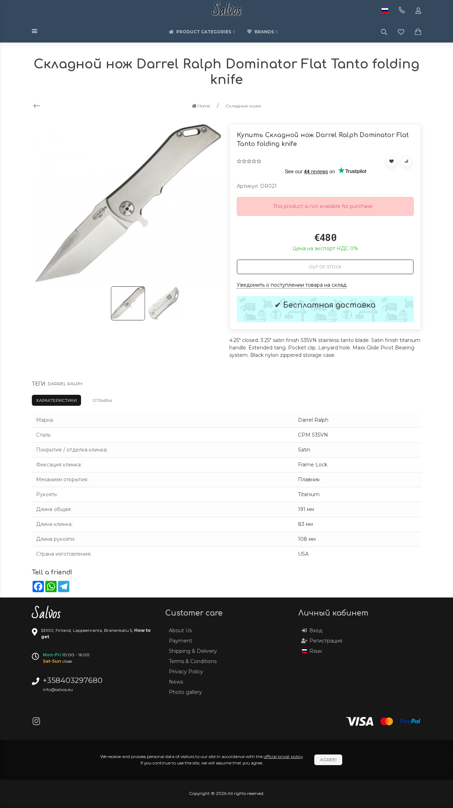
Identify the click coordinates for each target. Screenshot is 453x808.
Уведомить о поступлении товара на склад (291, 285)
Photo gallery (185, 692)
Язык (315, 651)
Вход (315, 630)
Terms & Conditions (193, 661)
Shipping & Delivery (193, 651)
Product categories (203, 31)
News (176, 682)
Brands (264, 31)
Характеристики (56, 400)
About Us (180, 630)
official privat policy (283, 756)
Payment (180, 641)
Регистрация (325, 641)
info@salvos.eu (58, 689)
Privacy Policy (186, 671)
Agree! (328, 759)
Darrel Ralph (65, 383)
